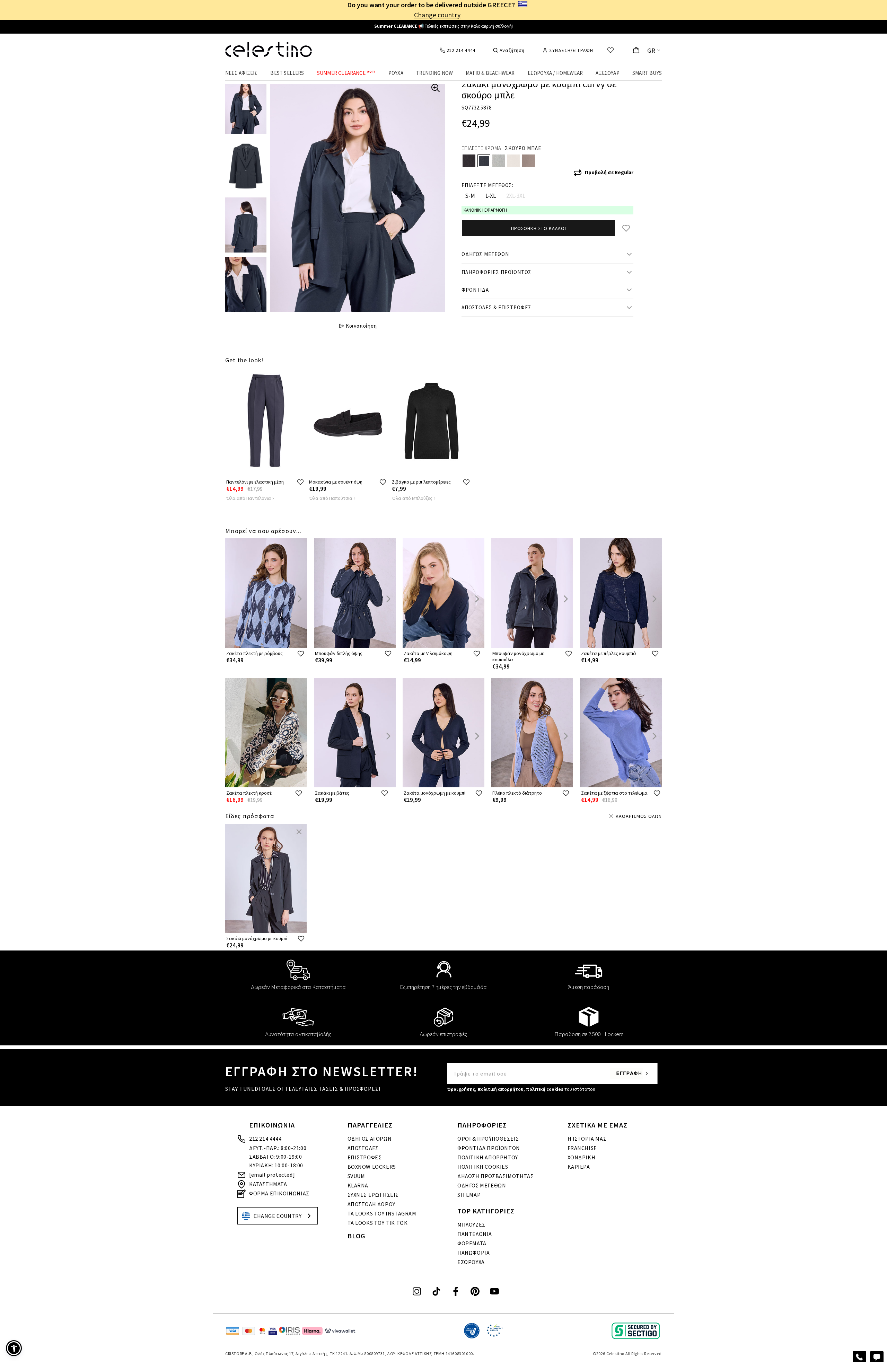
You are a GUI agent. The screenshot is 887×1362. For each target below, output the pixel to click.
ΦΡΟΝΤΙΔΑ (475, 289)
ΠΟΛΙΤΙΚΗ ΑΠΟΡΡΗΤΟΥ (487, 1157)
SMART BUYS (647, 73)
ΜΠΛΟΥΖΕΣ (471, 1224)
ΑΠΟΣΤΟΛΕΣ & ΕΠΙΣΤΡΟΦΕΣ (497, 307)
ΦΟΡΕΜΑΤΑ (471, 1243)
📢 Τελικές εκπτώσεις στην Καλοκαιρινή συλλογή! (443, 26)
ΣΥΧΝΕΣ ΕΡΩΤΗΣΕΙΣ (373, 1194)
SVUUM (356, 1176)
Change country (437, 14)
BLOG (357, 1235)
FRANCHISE (582, 1147)
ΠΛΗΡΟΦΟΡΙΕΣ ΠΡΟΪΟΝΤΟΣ (497, 272)
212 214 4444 (265, 1138)
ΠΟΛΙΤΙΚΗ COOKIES (482, 1166)
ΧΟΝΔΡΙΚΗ (582, 1157)
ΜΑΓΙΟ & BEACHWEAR (490, 73)
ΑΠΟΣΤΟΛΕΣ (363, 1147)
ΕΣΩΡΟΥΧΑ (471, 1261)
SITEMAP (469, 1194)
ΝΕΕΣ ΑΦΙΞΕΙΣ (241, 73)
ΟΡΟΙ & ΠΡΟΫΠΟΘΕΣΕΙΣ (488, 1138)
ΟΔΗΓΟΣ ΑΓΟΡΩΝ (370, 1138)
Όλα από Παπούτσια (330, 498)
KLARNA (358, 1185)
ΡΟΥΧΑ (395, 73)
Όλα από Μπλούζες (412, 498)
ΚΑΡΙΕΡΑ (579, 1166)
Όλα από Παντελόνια (248, 498)
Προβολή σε (609, 172)
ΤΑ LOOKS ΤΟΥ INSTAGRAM (382, 1213)
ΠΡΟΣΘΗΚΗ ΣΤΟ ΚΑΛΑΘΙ (538, 228)
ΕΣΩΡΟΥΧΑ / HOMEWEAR (555, 73)
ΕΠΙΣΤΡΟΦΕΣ (365, 1157)
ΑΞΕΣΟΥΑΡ (608, 73)
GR (651, 50)
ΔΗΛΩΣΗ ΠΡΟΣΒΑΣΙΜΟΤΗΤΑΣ (495, 1176)
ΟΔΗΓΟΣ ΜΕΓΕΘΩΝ (485, 254)
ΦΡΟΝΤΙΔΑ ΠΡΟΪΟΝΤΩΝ (488, 1147)
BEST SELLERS (287, 73)
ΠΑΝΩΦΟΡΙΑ (473, 1252)
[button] (14, 1348)
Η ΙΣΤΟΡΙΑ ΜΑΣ (587, 1138)
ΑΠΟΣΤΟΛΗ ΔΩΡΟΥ (371, 1204)
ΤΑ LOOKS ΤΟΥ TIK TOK (378, 1222)
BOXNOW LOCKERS (372, 1166)
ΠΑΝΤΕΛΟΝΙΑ (474, 1233)
